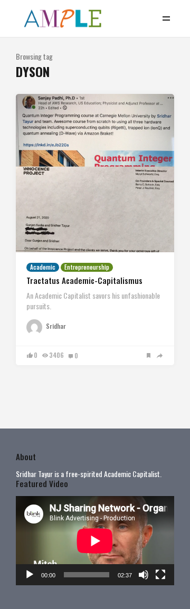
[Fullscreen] (160, 574)
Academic (42, 267)
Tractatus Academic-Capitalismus (84, 280)
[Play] (29, 574)
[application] (95, 540)
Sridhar (56, 326)
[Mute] (143, 574)
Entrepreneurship (86, 267)
